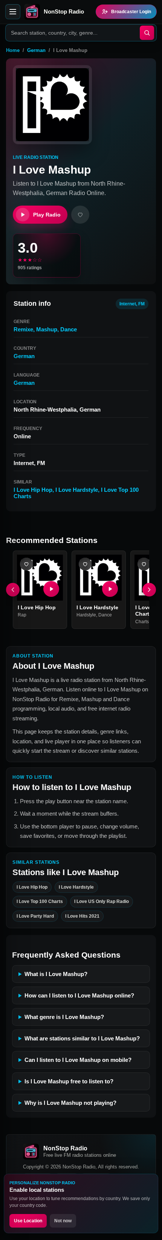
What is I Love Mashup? (55, 974)
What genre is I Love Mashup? (64, 1017)
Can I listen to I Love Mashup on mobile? (77, 1060)
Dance (68, 329)
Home (13, 50)
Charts (142, 621)
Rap (22, 615)
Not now (63, 1220)
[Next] (149, 589)
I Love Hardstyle (76, 490)
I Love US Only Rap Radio (101, 901)
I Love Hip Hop (33, 490)
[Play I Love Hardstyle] (110, 589)
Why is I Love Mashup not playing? (70, 1103)
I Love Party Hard (35, 915)
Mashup (46, 329)
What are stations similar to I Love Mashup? (82, 1038)
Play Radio (47, 215)
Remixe (23, 329)
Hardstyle (86, 615)
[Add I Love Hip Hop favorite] (26, 564)
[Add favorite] (80, 215)
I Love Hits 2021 (82, 915)
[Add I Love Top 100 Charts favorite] (144, 564)
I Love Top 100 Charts (40, 901)
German (36, 50)
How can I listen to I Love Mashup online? (79, 995)
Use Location (28, 1220)
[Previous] (13, 589)
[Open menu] (12, 11)
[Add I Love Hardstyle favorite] (85, 564)
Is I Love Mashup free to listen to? (68, 1081)
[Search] (147, 33)
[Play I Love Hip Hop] (51, 589)
